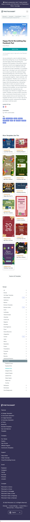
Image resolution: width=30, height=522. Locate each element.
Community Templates (7, 447)
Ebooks (5, 292)
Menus (5, 341)
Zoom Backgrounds (8, 390)
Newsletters (6, 344)
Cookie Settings (13, 506)
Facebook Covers (9, 363)
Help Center (4, 455)
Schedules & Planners (8, 358)
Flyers (5, 329)
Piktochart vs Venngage (7, 491)
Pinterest (3, 477)
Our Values (4, 439)
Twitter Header (8, 378)
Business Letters (7, 307)
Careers (3, 441)
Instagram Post (8, 368)
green (11, 120)
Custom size (6, 319)
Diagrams (6, 322)
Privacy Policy (19, 507)
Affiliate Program (5, 445)
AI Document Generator (7, 415)
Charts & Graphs (7, 314)
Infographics (6, 334)
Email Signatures (7, 326)
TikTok (3, 472)
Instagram (4, 470)
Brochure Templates (8, 305)
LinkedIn (3, 479)
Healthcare (6, 300)
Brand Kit (3, 424)
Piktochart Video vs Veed (8, 493)
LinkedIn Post (8, 375)
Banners (5, 302)
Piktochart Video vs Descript (9, 498)
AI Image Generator (6, 418)
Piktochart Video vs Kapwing (9, 495)
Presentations (7, 348)
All (4, 290)
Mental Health (7, 297)
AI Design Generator (6, 413)
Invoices (5, 336)
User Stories (4, 443)
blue (4, 118)
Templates (11, 16)
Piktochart (4, 16)
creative (15, 118)
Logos (5, 339)
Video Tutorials (5, 458)
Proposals (6, 351)
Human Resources (8, 331)
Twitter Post (7, 380)
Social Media (18, 16)
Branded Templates (6, 426)
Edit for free (15, 49)
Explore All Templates (15, 276)
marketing (18, 120)
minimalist (24, 120)
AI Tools (3, 422)
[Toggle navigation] (27, 11)
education (20, 118)
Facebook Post (8, 365)
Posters (5, 346)
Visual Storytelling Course (8, 460)
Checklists (6, 317)
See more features (6, 429)
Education (6, 324)
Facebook (4, 468)
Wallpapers (6, 385)
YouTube (7, 383)
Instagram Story (8, 370)
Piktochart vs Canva (6, 487)
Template (3, 431)
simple (4, 122)
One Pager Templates (8, 295)
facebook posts (6, 120)
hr (14, 120)
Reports (5, 353)
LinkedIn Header (9, 373)
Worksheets (6, 387)
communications (9, 118)
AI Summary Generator (7, 420)
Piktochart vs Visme (6, 489)
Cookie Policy (23, 506)
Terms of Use (10, 507)
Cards (5, 309)
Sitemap (5, 506)
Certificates (6, 312)
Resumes (6, 356)
